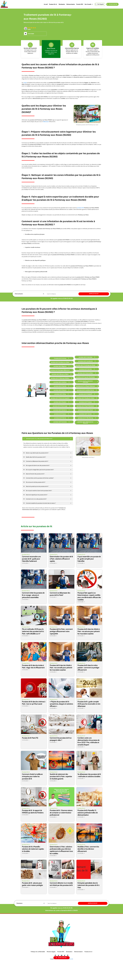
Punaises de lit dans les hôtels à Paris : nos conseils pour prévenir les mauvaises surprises (61, 667)
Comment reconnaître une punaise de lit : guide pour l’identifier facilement (31, 558)
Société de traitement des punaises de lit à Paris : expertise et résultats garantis (61, 776)
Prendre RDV (79, 4)
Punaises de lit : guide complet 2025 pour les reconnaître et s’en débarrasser (89, 704)
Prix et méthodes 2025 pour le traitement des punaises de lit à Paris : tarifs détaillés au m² (33, 631)
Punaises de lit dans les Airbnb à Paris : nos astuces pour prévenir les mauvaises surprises (89, 631)
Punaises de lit (53, 4)
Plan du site (71, 958)
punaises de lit (80, 207)
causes (25, 82)
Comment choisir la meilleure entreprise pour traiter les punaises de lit (32, 776)
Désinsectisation (70, 4)
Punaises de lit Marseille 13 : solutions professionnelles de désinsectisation (88, 812)
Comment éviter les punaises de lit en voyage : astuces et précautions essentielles (33, 595)
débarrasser (46, 121)
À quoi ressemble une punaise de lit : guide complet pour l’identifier (89, 558)
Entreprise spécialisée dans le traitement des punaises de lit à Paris (88, 885)
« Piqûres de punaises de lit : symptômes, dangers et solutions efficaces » (61, 704)
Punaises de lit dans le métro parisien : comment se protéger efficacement (88, 667)
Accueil (46, 4)
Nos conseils (88, 4)
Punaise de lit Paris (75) (30, 738)
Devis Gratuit (31, 33)
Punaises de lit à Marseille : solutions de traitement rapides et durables (33, 849)
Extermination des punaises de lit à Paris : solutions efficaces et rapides (61, 558)
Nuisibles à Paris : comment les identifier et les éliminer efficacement (88, 849)
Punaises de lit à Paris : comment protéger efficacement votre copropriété (61, 631)
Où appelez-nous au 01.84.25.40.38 (62, 298)
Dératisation (62, 4)
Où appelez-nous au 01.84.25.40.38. (61, 908)
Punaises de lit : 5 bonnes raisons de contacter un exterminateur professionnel (61, 812)
